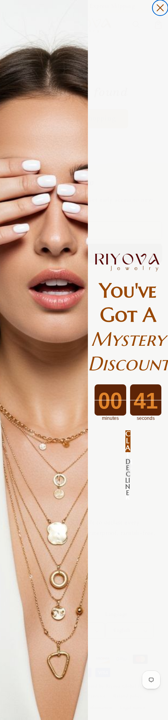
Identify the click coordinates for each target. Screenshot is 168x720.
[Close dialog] (160, 8)
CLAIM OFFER (127, 441)
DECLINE (127, 467)
